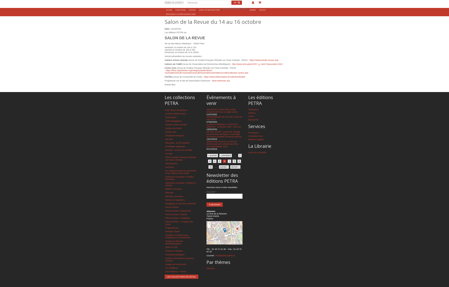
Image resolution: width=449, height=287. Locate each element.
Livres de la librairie (257, 152)
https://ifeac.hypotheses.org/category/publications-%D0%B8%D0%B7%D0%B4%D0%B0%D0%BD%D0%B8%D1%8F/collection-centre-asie (206, 71)
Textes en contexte (174, 251)
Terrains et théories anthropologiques (174, 242)
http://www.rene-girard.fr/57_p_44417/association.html (257, 64)
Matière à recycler (173, 189)
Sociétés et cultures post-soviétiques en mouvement (177, 236)
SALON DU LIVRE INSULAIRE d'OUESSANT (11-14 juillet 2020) (221, 110)
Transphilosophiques (175, 254)
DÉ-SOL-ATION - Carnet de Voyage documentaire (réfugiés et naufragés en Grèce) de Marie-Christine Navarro (224, 134)
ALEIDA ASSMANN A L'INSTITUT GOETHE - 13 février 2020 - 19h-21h (223, 125)
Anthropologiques (173, 121)
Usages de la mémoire (175, 264)
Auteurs (192, 10)
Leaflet (232, 243)
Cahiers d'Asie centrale (176, 124)
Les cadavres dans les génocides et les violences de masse (180, 172)
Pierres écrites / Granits (176, 214)
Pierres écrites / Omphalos (177, 218)
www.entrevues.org (221, 81)
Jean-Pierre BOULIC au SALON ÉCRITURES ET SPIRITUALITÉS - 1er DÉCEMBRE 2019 (222, 144)
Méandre (169, 193)
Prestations (253, 133)
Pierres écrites (172, 207)
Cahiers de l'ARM (173, 128)
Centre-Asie (170, 132)
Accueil (169, 10)
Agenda (253, 10)
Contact (262, 10)
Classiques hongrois (174, 135)
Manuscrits (253, 120)
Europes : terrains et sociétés (178, 150)
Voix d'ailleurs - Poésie (175, 271)
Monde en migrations (175, 200)
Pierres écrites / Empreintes (178, 211)
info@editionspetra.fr (225, 255)
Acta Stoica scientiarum (176, 110)
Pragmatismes (172, 228)
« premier (212, 155)
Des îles (169, 139)
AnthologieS (171, 117)
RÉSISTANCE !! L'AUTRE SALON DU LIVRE (181, 14)
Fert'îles (169, 154)
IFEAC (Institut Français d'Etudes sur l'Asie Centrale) (180, 158)
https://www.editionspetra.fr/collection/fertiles (224, 77)
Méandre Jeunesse (174, 196)
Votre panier (258, 3)
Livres (251, 116)
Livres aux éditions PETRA (209, 10)
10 (210, 167)
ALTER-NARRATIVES (175, 114)
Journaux (169, 167)
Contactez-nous (255, 136)
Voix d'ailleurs (171, 268)
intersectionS (171, 163)
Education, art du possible (177, 143)
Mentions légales (256, 139)
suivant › (224, 167)
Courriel (211, 192)
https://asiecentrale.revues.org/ (264, 60)
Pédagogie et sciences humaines (180, 203)
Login (252, 3)
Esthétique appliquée (175, 146)
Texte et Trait (171, 247)
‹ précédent (225, 155)
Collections (180, 10)
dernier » (235, 167)
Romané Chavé (172, 231)
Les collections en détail (181, 277)
